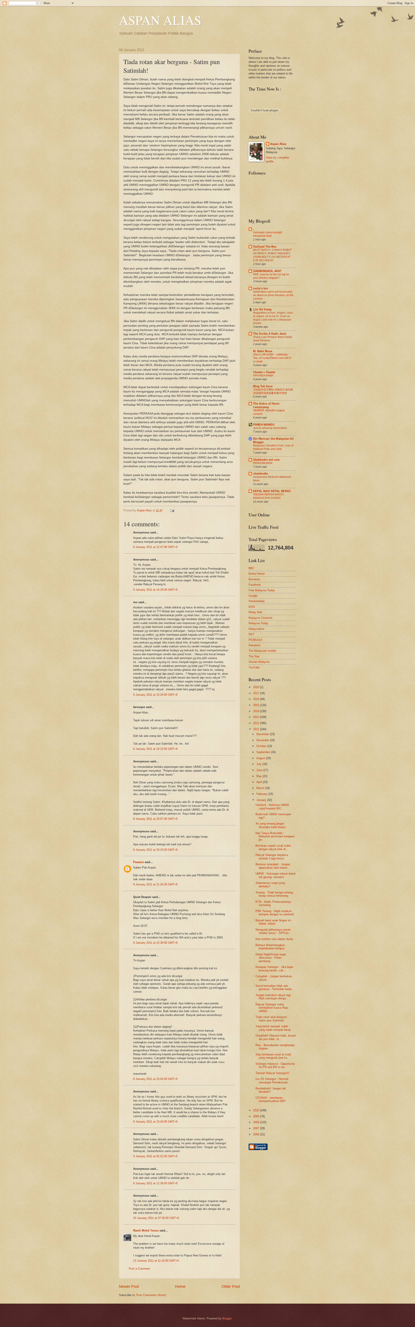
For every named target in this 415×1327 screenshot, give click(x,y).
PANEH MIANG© (264, 424)
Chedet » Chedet (264, 372)
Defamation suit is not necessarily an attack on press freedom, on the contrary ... (273, 295)
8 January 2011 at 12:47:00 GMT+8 (155, 547)
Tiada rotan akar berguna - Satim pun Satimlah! (271, 1018)
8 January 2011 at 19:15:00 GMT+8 (155, 748)
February (262, 794)
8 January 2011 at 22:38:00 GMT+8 (155, 942)
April (259, 782)
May (259, 776)
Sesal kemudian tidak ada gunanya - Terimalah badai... (274, 987)
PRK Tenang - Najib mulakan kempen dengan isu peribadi (274, 912)
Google (253, 595)
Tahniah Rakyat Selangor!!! (272, 1073)
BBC (251, 568)
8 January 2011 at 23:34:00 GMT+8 (155, 1121)
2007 (256, 1128)
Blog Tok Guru (263, 386)
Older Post (231, 1286)
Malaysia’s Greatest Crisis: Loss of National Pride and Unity (273, 447)
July (259, 764)
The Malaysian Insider (262, 650)
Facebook (255, 584)
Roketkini (254, 645)
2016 (256, 699)
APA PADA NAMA (263, 375)
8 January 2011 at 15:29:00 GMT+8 (155, 694)
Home (180, 1286)
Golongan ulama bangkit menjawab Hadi (267, 234)
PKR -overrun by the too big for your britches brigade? (271, 276)
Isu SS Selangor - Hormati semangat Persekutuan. (272, 1080)
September (263, 752)
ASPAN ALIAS (160, 20)
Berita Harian (257, 573)
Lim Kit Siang (262, 309)
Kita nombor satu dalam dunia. (274, 939)
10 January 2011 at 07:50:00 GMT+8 (156, 1218)
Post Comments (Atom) (151, 1295)
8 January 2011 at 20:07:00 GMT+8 (155, 818)
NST (251, 634)
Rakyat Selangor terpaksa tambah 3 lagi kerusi (271, 856)
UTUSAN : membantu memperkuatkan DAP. (270, 1099)
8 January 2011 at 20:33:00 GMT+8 (155, 849)
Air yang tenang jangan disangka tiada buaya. (270, 825)
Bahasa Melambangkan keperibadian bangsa (270, 946)
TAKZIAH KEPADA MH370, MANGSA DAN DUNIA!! (268, 496)
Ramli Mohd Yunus (146, 1230)
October (261, 746)
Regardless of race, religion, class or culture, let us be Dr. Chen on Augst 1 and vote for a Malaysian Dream (273, 318)
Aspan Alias (145, 510)
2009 (256, 1116)
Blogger (226, 1318)
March (260, 788)
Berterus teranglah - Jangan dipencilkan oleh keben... (272, 866)
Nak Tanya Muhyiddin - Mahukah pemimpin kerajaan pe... (275, 836)
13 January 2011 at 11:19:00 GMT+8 (156, 1260)
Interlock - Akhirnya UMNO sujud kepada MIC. (272, 806)
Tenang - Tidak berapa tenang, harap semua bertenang (274, 894)
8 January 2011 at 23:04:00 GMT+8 (155, 1079)
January (261, 800)
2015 (256, 705)
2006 (256, 1134)
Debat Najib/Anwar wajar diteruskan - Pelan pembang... (270, 958)
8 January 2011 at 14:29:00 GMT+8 (155, 589)
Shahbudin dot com (266, 459)
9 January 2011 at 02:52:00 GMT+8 (155, 1156)
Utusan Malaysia (259, 661)
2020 (256, 687)
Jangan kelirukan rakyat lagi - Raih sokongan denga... (273, 996)
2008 (256, 1122)
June (259, 770)
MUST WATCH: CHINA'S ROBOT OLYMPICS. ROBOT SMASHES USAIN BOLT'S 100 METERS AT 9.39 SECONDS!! (272, 255)
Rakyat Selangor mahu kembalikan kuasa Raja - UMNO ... (272, 1008)
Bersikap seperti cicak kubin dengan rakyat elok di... (273, 847)
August (261, 758)
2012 (256, 723)
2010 (256, 1110)
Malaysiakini (256, 628)
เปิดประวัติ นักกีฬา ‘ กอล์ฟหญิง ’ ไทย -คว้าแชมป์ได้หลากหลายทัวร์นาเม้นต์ (272, 358)
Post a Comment (139, 1268)
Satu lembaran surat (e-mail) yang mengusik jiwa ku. (273, 1056)
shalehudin (260, 473)
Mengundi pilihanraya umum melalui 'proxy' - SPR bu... (273, 931)
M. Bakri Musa (262, 351)
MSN (252, 606)
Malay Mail (255, 612)
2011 (256, 729)
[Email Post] (171, 510)
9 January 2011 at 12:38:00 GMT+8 (155, 1183)
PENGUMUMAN (262, 463)
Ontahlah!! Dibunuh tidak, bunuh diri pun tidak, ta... (275, 1037)
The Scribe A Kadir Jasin (269, 333)
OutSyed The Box (264, 246)
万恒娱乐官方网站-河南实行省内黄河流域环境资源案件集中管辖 (273, 391)
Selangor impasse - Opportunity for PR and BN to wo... (275, 1065)
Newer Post (129, 1286)
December (263, 734)
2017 (256, 693)
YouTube (254, 667)
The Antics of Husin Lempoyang (266, 405)
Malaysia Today (258, 623)
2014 (256, 711)
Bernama (254, 579)
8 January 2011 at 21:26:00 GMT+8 (155, 884)
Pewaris (138, 862)
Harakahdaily (257, 601)
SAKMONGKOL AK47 (267, 271)
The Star (254, 656)
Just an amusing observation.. (270, 427)
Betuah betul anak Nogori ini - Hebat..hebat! (273, 922)
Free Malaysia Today (262, 590)
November (263, 740)
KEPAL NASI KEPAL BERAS (272, 491)
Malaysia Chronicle (260, 617)
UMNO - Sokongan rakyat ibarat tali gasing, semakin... (275, 875)
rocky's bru (260, 288)
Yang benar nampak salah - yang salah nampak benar (273, 1028)
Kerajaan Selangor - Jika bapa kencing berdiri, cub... (274, 968)
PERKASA (255, 640)
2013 (256, 717)
